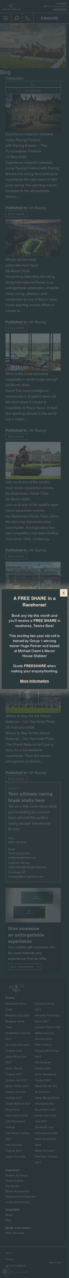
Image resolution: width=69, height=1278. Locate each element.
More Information (34, 680)
